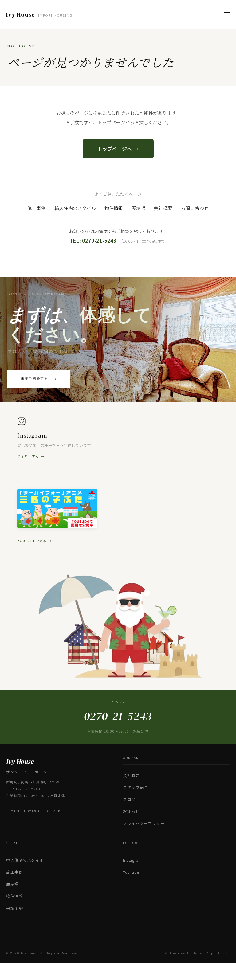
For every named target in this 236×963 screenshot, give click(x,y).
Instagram (132, 860)
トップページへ (118, 148)
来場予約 (14, 908)
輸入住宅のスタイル (75, 208)
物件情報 (113, 208)
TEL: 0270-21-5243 (92, 240)
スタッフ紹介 (135, 787)
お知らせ (131, 811)
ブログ (129, 799)
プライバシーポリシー (143, 823)
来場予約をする (39, 378)
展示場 (138, 208)
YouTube (131, 872)
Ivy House (39, 14)
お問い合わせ (195, 208)
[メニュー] (225, 14)
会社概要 (163, 208)
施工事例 (36, 208)
